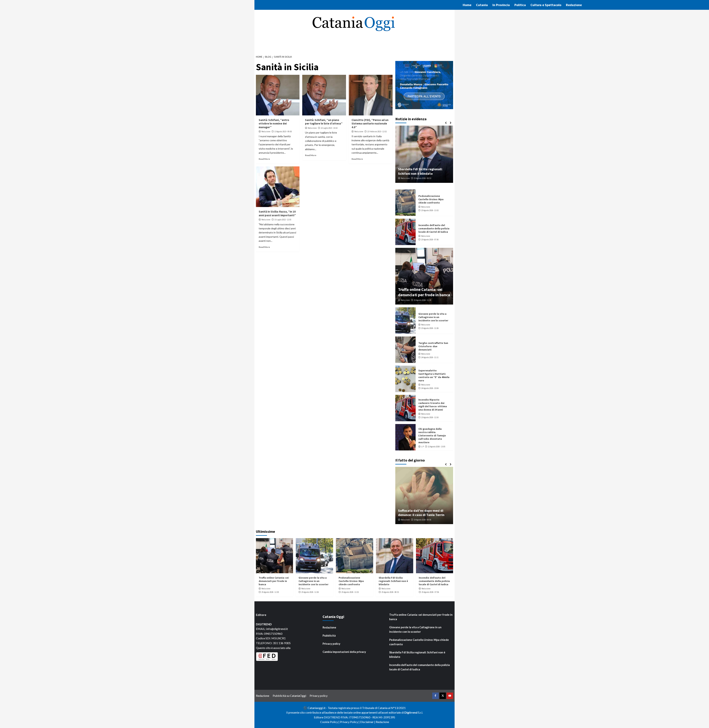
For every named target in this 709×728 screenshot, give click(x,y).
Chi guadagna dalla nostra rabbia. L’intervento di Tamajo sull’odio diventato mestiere (432, 435)
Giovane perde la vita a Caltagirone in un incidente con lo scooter (433, 317)
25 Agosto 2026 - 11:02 (430, 210)
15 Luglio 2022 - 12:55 (282, 219)
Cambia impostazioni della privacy (344, 651)
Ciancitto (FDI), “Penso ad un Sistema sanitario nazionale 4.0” (370, 123)
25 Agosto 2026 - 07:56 (430, 239)
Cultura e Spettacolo (545, 5)
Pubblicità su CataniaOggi (289, 695)
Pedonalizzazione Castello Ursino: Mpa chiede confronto (430, 199)
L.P (422, 446)
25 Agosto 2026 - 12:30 (422, 300)
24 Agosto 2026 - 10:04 (430, 388)
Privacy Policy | (350, 722)
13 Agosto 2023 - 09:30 (283, 131)
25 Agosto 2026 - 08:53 (422, 178)
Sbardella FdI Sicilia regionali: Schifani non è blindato (420, 171)
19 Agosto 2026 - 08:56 (422, 519)
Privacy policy (331, 643)
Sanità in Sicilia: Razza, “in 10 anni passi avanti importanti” (277, 213)
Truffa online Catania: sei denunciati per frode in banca (424, 292)
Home (467, 5)
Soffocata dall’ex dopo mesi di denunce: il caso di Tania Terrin (421, 512)
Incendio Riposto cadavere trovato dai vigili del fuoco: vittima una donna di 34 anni (432, 404)
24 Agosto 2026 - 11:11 (430, 357)
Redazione (574, 5)
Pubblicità (329, 635)
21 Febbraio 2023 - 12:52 (377, 131)
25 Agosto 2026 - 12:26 (430, 328)
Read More (264, 159)
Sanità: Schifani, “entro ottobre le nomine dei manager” (274, 123)
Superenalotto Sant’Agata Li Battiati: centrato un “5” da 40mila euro (433, 375)
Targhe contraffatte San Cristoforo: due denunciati (433, 346)
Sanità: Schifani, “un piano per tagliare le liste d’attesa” (323, 121)
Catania (482, 5)
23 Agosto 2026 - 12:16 (430, 417)
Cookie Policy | (330, 722)
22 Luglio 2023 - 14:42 (329, 128)
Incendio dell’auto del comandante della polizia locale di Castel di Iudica (433, 228)
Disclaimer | (368, 722)
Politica (520, 5)
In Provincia (501, 5)
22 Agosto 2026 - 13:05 (436, 446)
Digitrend (410, 712)
